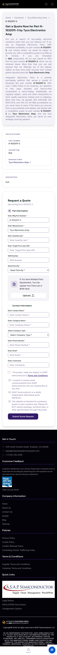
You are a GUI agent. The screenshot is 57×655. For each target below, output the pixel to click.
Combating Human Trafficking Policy (18, 550)
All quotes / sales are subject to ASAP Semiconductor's (30, 374)
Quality (5, 516)
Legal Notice (8, 600)
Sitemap (6, 524)
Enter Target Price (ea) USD (19, 246)
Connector (19, 17)
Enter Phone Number (16, 341)
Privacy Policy (8, 538)
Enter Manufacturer (16, 226)
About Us (6, 508)
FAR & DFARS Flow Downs (14, 604)
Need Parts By (14, 266)
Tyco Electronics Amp (37, 17)
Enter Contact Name (16, 311)
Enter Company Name (17, 321)
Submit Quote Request (23, 416)
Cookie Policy (8, 542)
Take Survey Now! (10, 489)
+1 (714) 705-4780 (14, 455)
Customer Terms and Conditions (16, 568)
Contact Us (7, 512)
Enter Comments (14, 361)
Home (8, 17)
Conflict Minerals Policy (12, 546)
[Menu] (52, 4)
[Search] (46, 4)
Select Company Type (17, 331)
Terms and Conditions (38, 375)
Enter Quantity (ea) (16, 236)
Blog (4, 520)
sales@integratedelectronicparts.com (22, 451)
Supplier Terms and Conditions (16, 564)
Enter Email (13, 351)
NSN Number (13, 256)
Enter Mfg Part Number (17, 216)
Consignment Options (12, 608)
